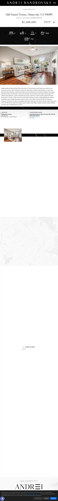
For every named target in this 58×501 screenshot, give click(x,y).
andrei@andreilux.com (35, 116)
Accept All (53, 498)
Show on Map (30, 347)
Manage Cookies (38, 498)
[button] (2, 499)
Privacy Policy (30, 493)
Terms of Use (37, 493)
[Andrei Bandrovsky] (29, 3)
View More (32, 117)
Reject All (46, 498)
